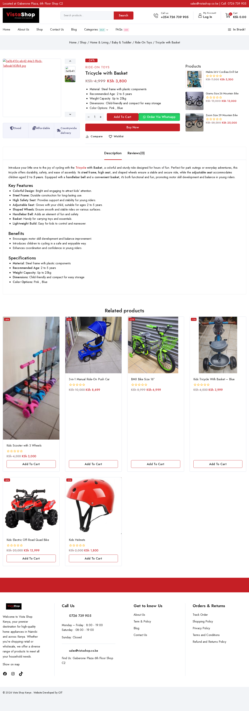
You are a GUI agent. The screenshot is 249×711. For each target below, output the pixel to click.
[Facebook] (5, 674)
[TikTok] (21, 674)
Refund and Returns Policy (209, 642)
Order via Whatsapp (161, 117)
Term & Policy (142, 621)
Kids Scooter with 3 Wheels (24, 445)
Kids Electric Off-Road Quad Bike (28, 540)
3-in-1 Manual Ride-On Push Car (89, 379)
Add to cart (122, 117)
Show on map (11, 664)
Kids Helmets (77, 540)
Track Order (200, 615)
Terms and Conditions (206, 635)
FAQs (122, 29)
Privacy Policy (201, 628)
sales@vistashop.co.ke (204, 3)
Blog (74, 29)
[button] (70, 69)
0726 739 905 (237, 3)
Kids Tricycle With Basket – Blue (214, 379)
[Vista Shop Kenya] (21, 15)
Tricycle (81, 168)
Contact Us (57, 29)
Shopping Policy (203, 621)
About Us (23, 29)
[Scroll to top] (240, 691)
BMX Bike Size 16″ (143, 379)
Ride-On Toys (97, 67)
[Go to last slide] (70, 61)
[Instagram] (13, 674)
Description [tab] (113, 153)
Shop (39, 29)
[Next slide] (70, 114)
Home (6, 29)
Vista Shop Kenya (22, 692)
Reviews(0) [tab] (136, 153)
